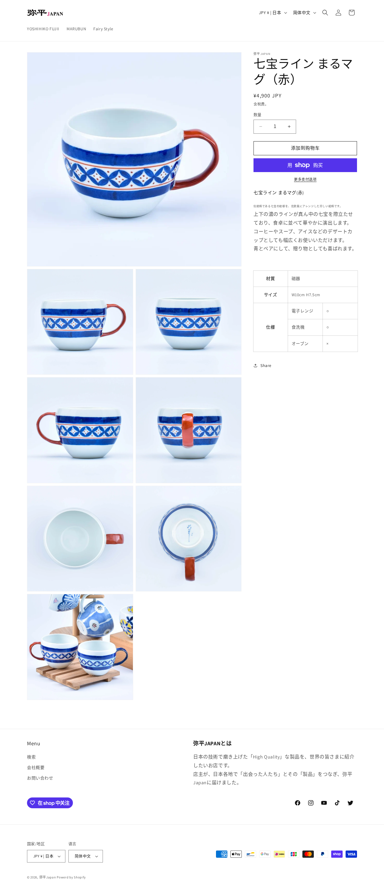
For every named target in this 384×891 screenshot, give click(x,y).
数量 (258, 114)
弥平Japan (47, 877)
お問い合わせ (40, 778)
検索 (31, 757)
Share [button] (266, 365)
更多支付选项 (305, 179)
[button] (325, 12)
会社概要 (35, 767)
